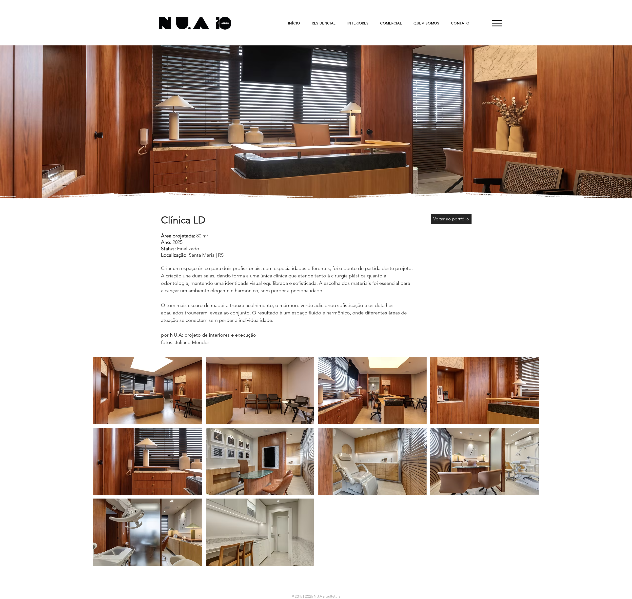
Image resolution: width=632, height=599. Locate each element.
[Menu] (497, 23)
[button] (147, 390)
